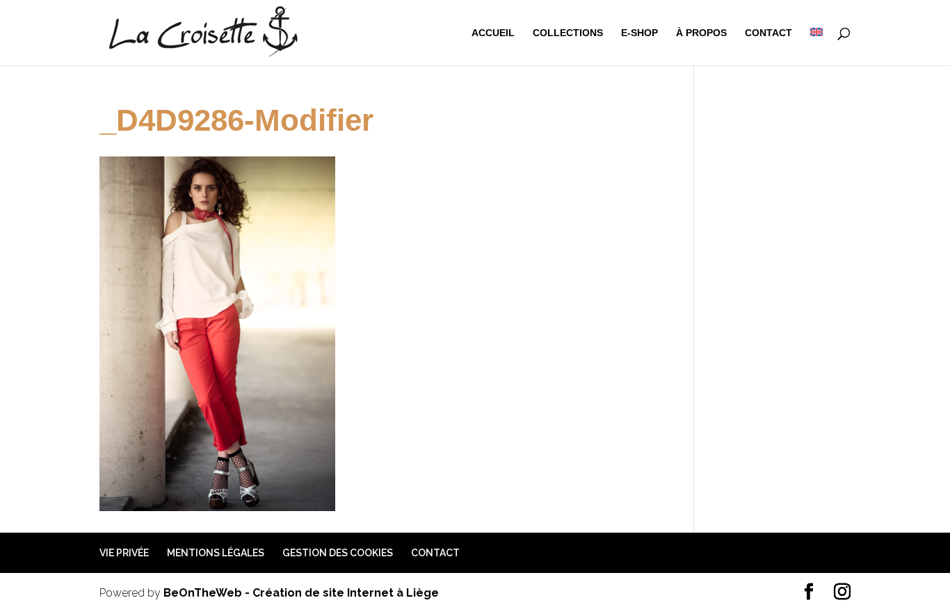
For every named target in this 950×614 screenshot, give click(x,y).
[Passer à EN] (816, 46)
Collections (568, 33)
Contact (768, 33)
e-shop (639, 33)
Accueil (493, 33)
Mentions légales (215, 552)
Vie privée (124, 552)
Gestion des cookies (337, 552)
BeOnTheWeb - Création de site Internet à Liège (301, 592)
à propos (701, 33)
